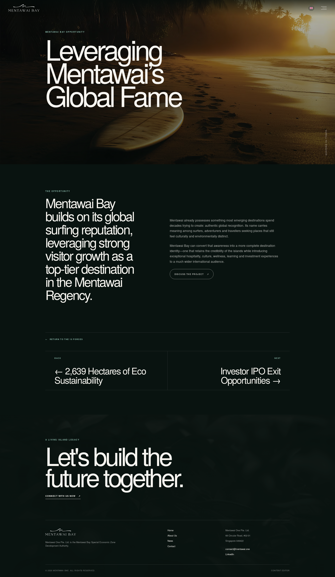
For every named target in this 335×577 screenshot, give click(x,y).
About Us (172, 535)
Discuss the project (191, 274)
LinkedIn (229, 554)
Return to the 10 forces (64, 339)
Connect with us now (63, 495)
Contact (171, 546)
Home (170, 530)
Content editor (280, 570)
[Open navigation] (322, 8)
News (170, 540)
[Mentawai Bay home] (23, 8)
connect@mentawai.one (237, 549)
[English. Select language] (311, 8)
